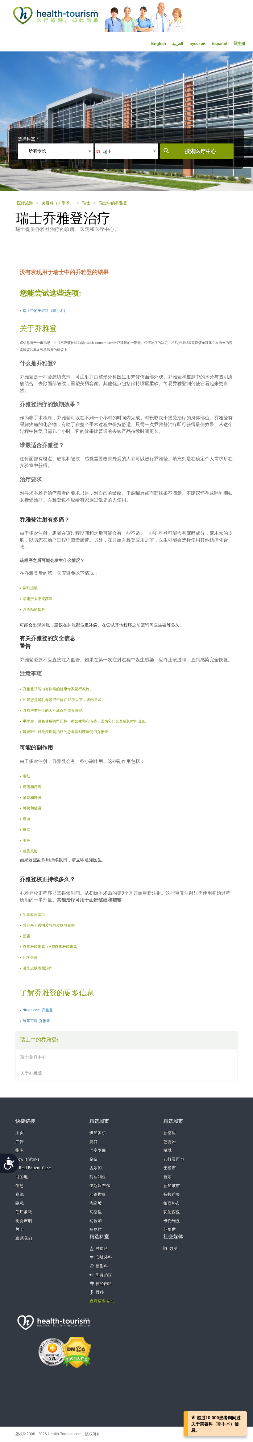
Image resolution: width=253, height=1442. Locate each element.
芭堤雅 (170, 1142)
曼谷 (93, 1142)
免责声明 (23, 1221)
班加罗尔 (97, 1133)
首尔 (168, 1177)
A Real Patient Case (33, 1168)
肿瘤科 (102, 1249)
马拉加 (95, 1221)
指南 (19, 1151)
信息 (19, 1186)
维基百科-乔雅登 (36, 1021)
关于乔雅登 (31, 1072)
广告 (19, 1142)
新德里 (170, 1133)
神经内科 (104, 1284)
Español (219, 43)
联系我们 (23, 1239)
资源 (19, 1195)
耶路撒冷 (97, 1195)
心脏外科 (104, 1257)
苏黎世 (170, 1230)
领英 (174, 1249)
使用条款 (23, 1212)
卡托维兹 (172, 1221)
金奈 (93, 1160)
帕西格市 (172, 1204)
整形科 (102, 1266)
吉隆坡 (95, 1204)
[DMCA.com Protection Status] (76, 1352)
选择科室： (28, 138)
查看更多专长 (101, 1301)
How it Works (27, 1160)
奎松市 (170, 1168)
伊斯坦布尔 (99, 1186)
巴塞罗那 (97, 1151)
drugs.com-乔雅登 (38, 1010)
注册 (241, 43)
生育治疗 (104, 1275)
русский (197, 43)
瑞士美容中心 (33, 1057)
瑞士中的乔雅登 (113, 203)
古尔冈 (95, 1168)
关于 (19, 1230)
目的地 (21, 1177)
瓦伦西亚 (172, 1212)
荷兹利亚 (97, 1177)
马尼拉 (95, 1230)
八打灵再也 (174, 1160)
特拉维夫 (172, 1195)
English (158, 43)
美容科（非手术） (58, 203)
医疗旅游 (25, 203)
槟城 (168, 1151)
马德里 (95, 1212)
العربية (177, 43)
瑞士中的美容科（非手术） (45, 310)
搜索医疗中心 (200, 151)
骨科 (100, 1293)
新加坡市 (172, 1186)
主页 (19, 1133)
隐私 (19, 1204)
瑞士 (86, 203)
